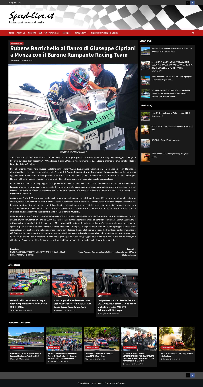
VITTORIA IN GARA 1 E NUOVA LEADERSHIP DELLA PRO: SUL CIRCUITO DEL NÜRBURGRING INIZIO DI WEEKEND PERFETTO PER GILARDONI (138, 357)
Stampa (65, 32)
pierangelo (15, 61)
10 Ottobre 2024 (27, 61)
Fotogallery (80, 32)
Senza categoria (54, 347)
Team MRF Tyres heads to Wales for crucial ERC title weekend (99, 354)
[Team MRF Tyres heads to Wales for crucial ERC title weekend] (101, 339)
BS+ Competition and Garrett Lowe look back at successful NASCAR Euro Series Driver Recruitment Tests (72, 304)
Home (11, 32)
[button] (193, 33)
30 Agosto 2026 (25, 359)
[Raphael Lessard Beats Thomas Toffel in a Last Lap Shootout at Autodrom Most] (26, 339)
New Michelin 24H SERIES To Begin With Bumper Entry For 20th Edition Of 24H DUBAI (28, 304)
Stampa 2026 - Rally (92, 347)
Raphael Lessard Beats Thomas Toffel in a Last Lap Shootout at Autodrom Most (26, 354)
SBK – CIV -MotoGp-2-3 (49, 32)
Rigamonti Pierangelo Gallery (104, 32)
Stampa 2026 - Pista (17, 347)
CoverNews (109, 383)
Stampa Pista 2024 (16, 43)
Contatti (32, 32)
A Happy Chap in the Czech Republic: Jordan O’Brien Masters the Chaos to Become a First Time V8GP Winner (62, 356)
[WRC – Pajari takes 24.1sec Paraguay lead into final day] (177, 339)
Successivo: (107, 252)
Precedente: (38, 252)
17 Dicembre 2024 (114, 314)
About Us (21, 32)
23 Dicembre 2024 (70, 311)
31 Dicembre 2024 (26, 311)
